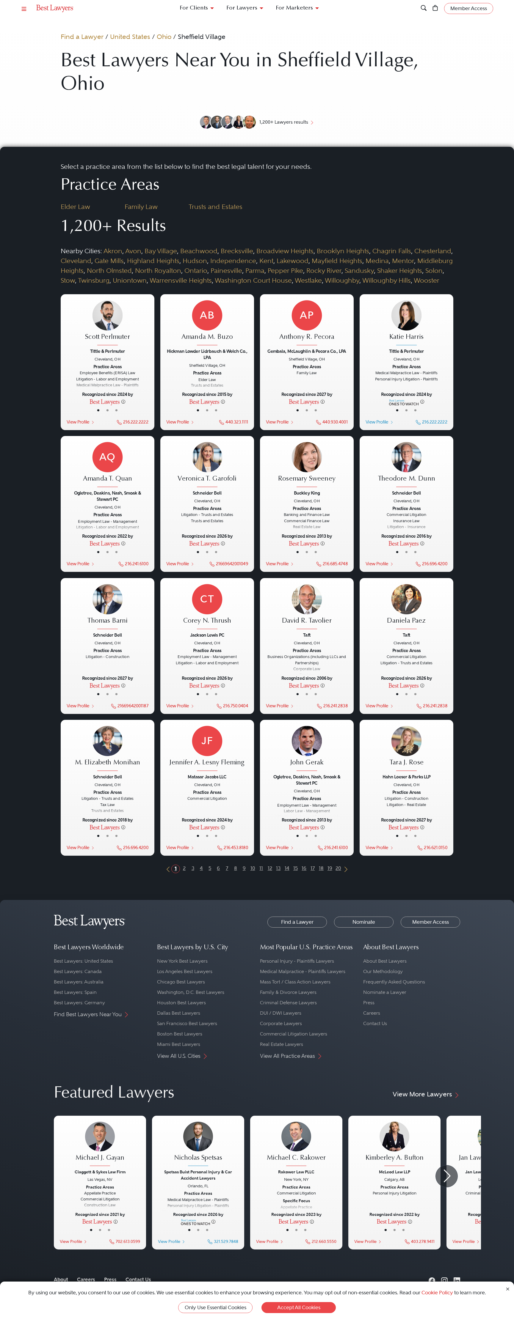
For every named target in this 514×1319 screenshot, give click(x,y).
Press (368, 1002)
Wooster (426, 280)
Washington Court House (253, 280)
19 (329, 868)
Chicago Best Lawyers (181, 982)
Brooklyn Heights (343, 251)
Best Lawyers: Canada (78, 971)
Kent (266, 261)
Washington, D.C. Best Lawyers (190, 992)
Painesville (226, 270)
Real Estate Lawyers (281, 1044)
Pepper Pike (285, 270)
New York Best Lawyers (182, 961)
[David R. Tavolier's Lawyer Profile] (306, 607)
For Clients (194, 8)
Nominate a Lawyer (384, 992)
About (61, 1279)
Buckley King (307, 493)
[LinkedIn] (457, 1279)
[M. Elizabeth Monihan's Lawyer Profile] (107, 749)
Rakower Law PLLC (296, 1172)
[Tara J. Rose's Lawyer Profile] (406, 749)
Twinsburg (93, 280)
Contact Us (375, 1023)
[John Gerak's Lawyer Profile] (306, 749)
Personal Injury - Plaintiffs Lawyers (297, 961)
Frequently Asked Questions (394, 982)
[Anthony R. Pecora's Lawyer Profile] (306, 323)
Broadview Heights (285, 251)
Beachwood (198, 251)
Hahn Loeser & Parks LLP (407, 776)
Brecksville (237, 251)
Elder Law (75, 206)
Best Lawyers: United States (83, 961)
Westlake (308, 280)
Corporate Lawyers (281, 1023)
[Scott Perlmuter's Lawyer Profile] (107, 323)
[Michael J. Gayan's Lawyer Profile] (100, 1144)
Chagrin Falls (391, 251)
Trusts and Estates (215, 206)
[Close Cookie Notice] (508, 1288)
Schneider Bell (207, 493)
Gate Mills (109, 261)
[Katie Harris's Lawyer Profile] (406, 323)
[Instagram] (444, 1279)
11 (261, 868)
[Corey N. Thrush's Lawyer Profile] (207, 607)
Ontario (195, 270)
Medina (377, 261)
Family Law (141, 206)
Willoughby (342, 280)
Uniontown (130, 280)
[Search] (424, 8)
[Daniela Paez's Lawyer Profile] (406, 607)
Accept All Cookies (298, 1307)
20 (338, 868)
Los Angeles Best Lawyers (184, 971)
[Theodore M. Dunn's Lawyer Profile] (406, 465)
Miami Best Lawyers (178, 1044)
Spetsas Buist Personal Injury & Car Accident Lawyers (198, 1175)
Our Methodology (383, 971)
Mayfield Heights (337, 261)
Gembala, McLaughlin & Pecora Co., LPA (306, 351)
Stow (68, 280)
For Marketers (294, 8)
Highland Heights (153, 261)
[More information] (123, 401)
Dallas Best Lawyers (178, 1013)
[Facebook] (432, 1279)
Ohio (164, 36)
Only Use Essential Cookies (215, 1307)
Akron (113, 251)
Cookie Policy (437, 1293)
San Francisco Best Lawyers (187, 1023)
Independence (233, 261)
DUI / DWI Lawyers (280, 1013)
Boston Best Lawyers (179, 1034)
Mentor (403, 261)
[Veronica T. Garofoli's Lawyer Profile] (207, 465)
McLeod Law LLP (394, 1172)
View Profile (78, 421)
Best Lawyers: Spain (75, 992)
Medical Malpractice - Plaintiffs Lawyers (302, 971)
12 (270, 868)
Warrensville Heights (181, 280)
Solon (434, 270)
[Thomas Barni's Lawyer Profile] (107, 607)
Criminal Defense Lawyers (288, 1002)
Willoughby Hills (386, 280)
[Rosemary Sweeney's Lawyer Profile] (306, 465)
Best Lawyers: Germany (79, 1002)
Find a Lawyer (82, 36)
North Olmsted (109, 270)
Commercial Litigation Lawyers (293, 1034)
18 (321, 868)
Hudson (195, 261)
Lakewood (292, 261)
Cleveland (76, 261)
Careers (371, 1013)
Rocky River (323, 270)
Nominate (363, 922)
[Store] (435, 8)
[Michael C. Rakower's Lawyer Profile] (296, 1144)
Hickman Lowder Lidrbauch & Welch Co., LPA (207, 355)
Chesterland (432, 251)
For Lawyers (241, 8)
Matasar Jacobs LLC (207, 776)
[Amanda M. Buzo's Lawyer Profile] (207, 323)
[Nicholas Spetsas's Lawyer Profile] (198, 1144)
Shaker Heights (399, 270)
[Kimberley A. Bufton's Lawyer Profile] (394, 1144)
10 (252, 868)
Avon (133, 251)
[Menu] (24, 8)
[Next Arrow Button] (446, 1176)
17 (313, 868)
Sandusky (359, 270)
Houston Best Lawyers (181, 1002)
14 (287, 868)
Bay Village (161, 251)
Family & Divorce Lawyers (288, 992)
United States (130, 36)
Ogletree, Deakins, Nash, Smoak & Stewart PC (107, 496)
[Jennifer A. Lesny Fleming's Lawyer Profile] (207, 749)
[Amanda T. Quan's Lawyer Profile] (107, 465)
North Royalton (158, 270)
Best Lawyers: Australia (79, 982)
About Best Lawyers (385, 961)
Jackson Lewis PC (207, 635)
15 (295, 868)
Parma (254, 270)
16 (304, 868)
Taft (306, 635)
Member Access (430, 922)
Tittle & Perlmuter (107, 351)
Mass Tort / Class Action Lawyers (295, 982)
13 (278, 868)
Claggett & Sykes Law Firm (100, 1172)
